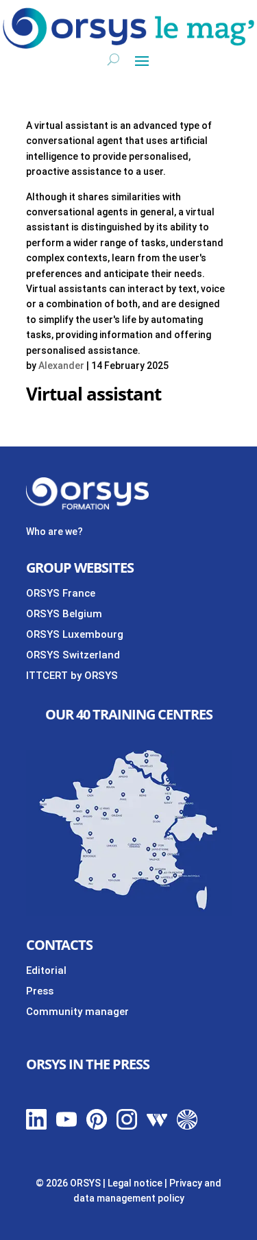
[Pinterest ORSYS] (96, 1126)
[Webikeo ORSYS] (157, 1126)
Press (39, 991)
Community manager (77, 1011)
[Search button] (113, 60)
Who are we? (54, 531)
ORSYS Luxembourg (74, 634)
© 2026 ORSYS (69, 1183)
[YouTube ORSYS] (66, 1126)
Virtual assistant (93, 393)
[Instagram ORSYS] (127, 1126)
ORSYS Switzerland (73, 655)
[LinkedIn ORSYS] (36, 1126)
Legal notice (135, 1183)
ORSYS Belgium (64, 614)
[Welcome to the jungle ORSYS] (187, 1126)
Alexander (61, 365)
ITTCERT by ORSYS (72, 675)
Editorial (46, 970)
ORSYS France (60, 593)
